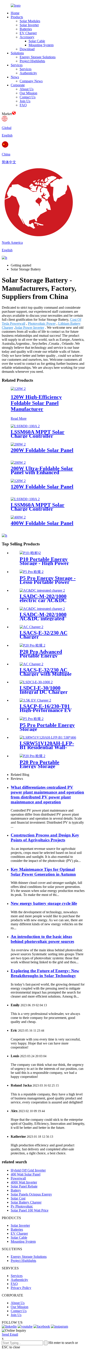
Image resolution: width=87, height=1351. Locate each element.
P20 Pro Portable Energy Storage (39, 764)
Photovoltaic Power (42, 323)
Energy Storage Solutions (38, 57)
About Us (26, 89)
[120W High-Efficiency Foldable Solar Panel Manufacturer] (18, 389)
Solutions (17, 53)
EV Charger (28, 33)
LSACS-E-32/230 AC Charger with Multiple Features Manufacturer (47, 674)
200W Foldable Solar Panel (42, 450)
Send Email (10, 1334)
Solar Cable (37, 41)
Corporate (18, 85)
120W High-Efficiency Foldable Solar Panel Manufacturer (36, 403)
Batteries (26, 29)
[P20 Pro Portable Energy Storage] (32, 756)
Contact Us (27, 97)
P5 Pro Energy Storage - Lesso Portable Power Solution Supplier (48, 582)
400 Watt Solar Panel (25, 1174)
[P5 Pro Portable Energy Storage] (32, 719)
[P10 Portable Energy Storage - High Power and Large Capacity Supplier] (30, 553)
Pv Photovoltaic (22, 1206)
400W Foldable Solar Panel (42, 523)
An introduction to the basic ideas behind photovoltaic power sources (42, 939)
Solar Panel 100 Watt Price (29, 1210)
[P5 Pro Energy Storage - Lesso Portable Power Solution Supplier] (32, 572)
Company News (31, 81)
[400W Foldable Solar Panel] (18, 517)
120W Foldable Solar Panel (42, 487)
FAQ (23, 105)
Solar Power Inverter (29, 327)
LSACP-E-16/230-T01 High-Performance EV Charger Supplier (46, 710)
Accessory (27, 37)
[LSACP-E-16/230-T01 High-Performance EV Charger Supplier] (35, 700)
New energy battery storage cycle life (44, 903)
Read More (19, 418)
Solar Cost (18, 1198)
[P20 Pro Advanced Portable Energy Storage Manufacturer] (32, 645)
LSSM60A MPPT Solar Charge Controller (37, 507)
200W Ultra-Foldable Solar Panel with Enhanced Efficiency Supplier (42, 472)
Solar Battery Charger (26, 1202)
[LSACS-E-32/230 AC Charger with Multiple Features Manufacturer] (31, 664)
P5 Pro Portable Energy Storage (47, 727)
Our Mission (28, 93)
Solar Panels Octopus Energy (31, 1194)
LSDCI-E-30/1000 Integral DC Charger (44, 690)
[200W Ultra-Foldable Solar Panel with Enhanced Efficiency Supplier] (18, 462)
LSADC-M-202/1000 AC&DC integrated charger (43, 618)
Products (17, 17)
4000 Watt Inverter (24, 1182)
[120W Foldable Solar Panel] (18, 481)
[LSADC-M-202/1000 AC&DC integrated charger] (42, 609)
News (15, 77)
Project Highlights (32, 61)
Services (17, 65)
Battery (16, 1190)
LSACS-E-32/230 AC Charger (43, 635)
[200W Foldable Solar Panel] (18, 444)
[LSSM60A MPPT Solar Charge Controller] (25, 499)
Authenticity (28, 73)
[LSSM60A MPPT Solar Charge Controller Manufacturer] (25, 426)
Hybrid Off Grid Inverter (28, 1170)
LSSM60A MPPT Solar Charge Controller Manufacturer (37, 436)
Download (27, 49)
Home (15, 13)
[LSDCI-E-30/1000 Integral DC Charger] (36, 682)
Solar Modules (30, 21)
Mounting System (41, 45)
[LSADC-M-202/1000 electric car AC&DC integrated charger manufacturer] (42, 590)
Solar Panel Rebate (24, 1186)
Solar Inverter (29, 25)
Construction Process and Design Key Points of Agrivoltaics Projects (45, 837)
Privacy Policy (21, 1288)
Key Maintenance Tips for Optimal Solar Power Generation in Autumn (43, 872)
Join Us (25, 101)
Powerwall (18, 1178)
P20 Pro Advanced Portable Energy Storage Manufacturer (45, 656)
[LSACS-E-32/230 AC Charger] (31, 627)
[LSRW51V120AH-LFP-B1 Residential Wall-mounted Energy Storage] (48, 737)
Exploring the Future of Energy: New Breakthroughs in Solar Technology (45, 973)
